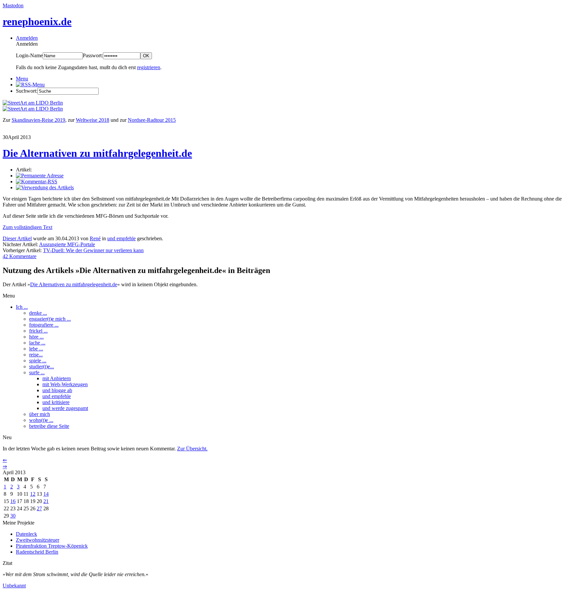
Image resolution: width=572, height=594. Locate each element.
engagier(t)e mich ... (50, 319)
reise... (36, 354)
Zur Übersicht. (192, 448)
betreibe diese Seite (49, 426)
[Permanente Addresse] (40, 175)
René (95, 238)
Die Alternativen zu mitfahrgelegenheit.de (97, 153)
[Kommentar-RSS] (36, 181)
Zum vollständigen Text (27, 227)
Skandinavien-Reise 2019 (38, 120)
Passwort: (93, 55)
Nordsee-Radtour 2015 (152, 120)
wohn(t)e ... (41, 420)
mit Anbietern (56, 378)
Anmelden (27, 38)
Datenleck (26, 534)
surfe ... (37, 372)
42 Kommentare (19, 256)
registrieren (148, 67)
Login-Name (29, 55)
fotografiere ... (44, 325)
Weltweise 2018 (92, 120)
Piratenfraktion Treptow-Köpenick (52, 546)
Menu (22, 78)
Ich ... (22, 307)
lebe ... (36, 348)
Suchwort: (26, 91)
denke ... (38, 313)
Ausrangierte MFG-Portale (67, 244)
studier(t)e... (41, 366)
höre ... (36, 337)
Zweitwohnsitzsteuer (37, 540)
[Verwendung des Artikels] (45, 187)
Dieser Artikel (17, 238)
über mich (39, 414)
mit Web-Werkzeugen (65, 384)
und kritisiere (56, 402)
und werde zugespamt (65, 408)
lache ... (37, 342)
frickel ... (38, 331)
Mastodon (13, 5)
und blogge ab (57, 390)
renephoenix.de (37, 21)
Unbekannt (14, 585)
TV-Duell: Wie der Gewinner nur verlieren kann (93, 250)
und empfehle (121, 238)
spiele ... (37, 360)
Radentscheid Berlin (37, 552)
